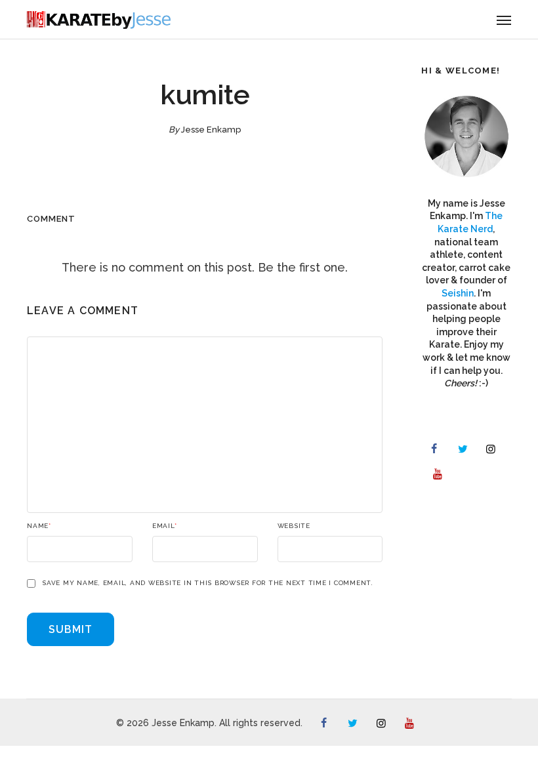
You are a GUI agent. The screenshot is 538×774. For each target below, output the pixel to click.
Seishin (458, 293)
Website (294, 526)
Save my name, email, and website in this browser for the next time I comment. (207, 583)
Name (39, 526)
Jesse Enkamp (211, 129)
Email (164, 526)
